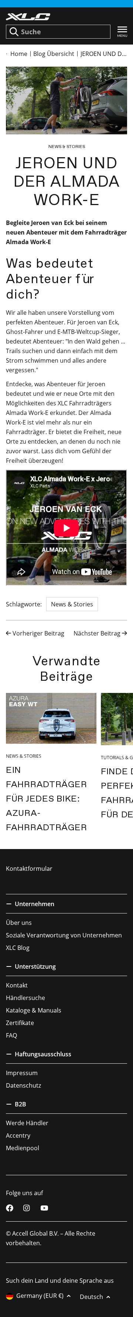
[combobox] (58, 32)
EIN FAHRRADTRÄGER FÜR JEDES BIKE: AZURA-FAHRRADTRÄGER (46, 798)
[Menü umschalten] (122, 32)
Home (18, 54)
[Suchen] (14, 31)
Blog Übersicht (53, 54)
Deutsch (91, 1297)
